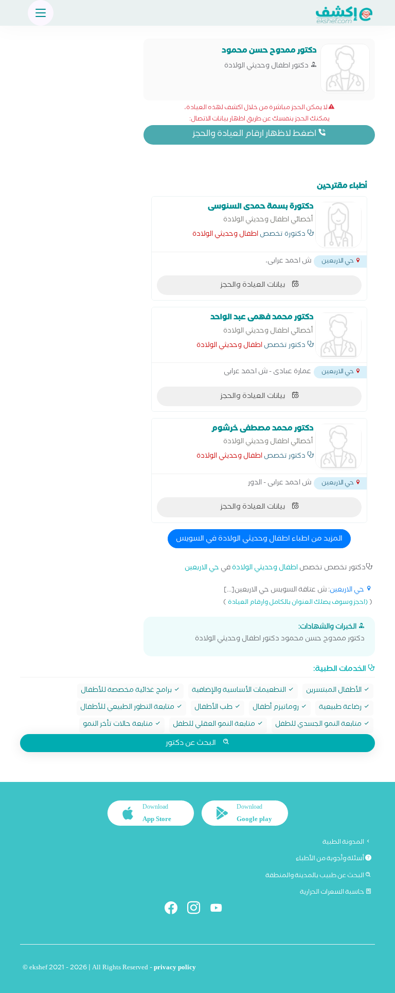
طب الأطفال (214, 708)
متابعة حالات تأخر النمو (118, 725)
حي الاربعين (202, 568)
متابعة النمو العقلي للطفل (215, 725)
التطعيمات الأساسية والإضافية (240, 691)
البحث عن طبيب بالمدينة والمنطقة (315, 876)
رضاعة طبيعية (341, 708)
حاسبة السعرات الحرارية (332, 892)
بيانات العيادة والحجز (253, 285)
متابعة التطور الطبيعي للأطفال (128, 708)
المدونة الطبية (343, 842)
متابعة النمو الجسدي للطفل (319, 725)
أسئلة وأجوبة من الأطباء (330, 859)
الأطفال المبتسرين (334, 691)
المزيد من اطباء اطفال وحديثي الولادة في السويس (259, 539)
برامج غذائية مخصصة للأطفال (127, 691)
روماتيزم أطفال (276, 708)
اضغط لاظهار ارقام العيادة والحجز (255, 135)
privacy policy (175, 968)
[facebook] (175, 909)
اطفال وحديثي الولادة (225, 235)
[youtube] (220, 909)
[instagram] (197, 909)
